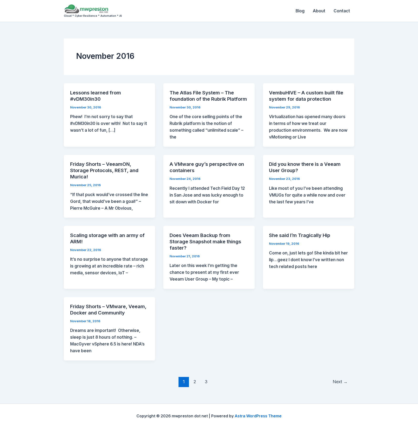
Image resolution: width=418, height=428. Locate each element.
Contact (342, 10)
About (319, 10)
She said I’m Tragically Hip (299, 235)
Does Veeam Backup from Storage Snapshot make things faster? (205, 241)
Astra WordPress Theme (258, 415)
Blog (300, 10)
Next (340, 381)
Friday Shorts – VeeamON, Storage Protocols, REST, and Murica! (104, 170)
